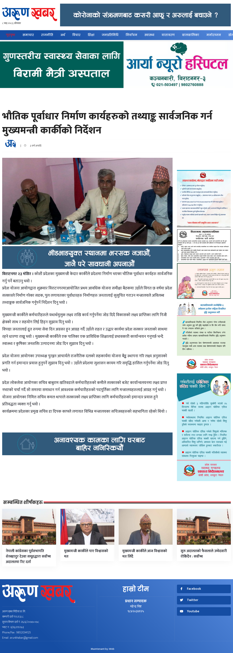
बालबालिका (190, 35)
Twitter (192, 600)
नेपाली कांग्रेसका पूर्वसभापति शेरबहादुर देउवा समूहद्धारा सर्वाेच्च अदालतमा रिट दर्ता (28, 556)
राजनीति (47, 35)
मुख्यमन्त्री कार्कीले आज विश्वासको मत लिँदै (144, 554)
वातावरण (168, 35)
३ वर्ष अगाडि (35, 146)
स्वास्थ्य (149, 35)
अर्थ (62, 35)
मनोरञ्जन (213, 35)
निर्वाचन (131, 35)
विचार (76, 35)
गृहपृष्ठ (10, 35)
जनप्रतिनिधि (110, 35)
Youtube (193, 611)
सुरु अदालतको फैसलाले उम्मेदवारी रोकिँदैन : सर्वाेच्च (204, 554)
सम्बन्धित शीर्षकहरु (23, 502)
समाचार (28, 35)
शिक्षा (91, 35)
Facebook (194, 588)
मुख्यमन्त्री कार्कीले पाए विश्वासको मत (86, 554)
